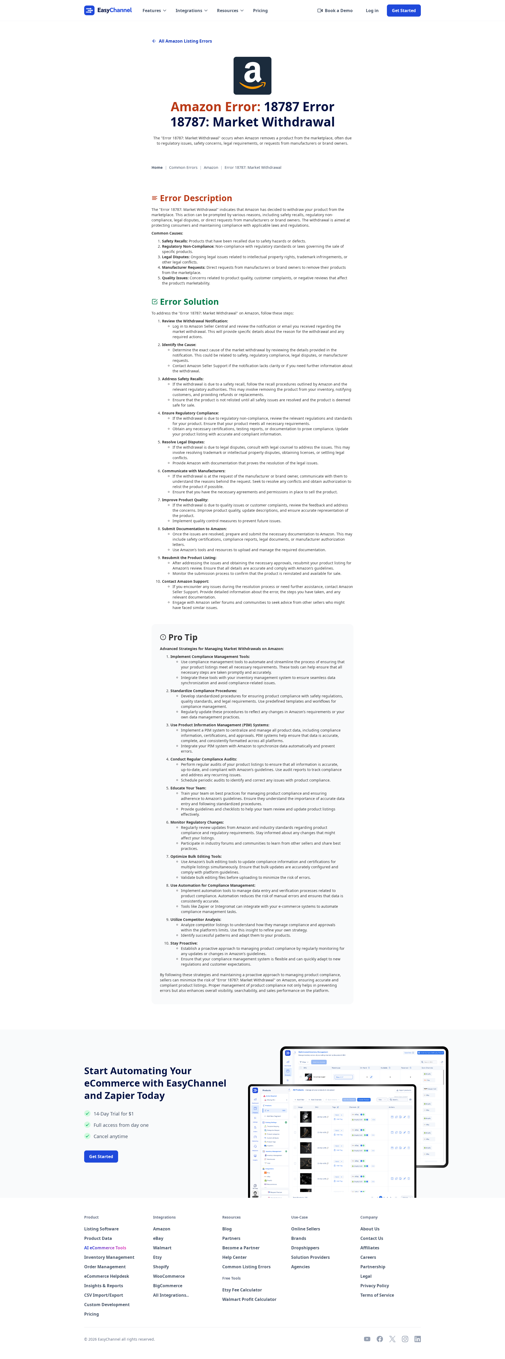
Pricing (260, 10)
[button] (154, 10)
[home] (108, 10)
